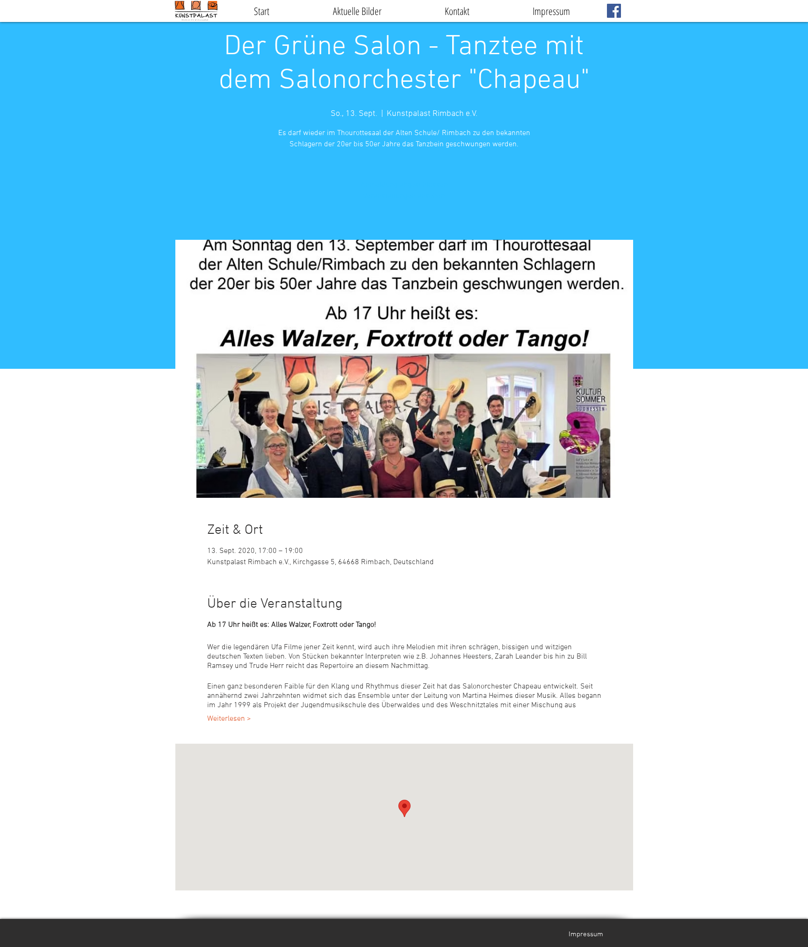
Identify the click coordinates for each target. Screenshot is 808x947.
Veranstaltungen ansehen (404, 196)
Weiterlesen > (229, 719)
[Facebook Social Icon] (614, 11)
